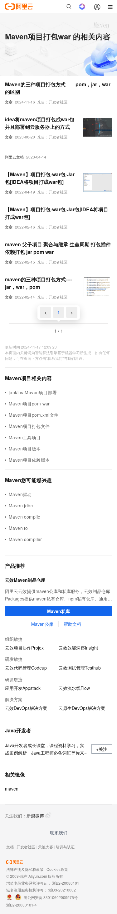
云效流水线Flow (74, 688)
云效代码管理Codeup (26, 668)
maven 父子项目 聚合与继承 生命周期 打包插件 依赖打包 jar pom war (58, 248)
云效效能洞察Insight (78, 648)
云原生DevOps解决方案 (82, 708)
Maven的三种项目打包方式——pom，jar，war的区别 (57, 88)
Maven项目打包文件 (29, 426)
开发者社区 (26, 846)
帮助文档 (72, 624)
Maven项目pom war (29, 403)
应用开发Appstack (23, 688)
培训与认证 (65, 846)
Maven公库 (42, 624)
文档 (10, 846)
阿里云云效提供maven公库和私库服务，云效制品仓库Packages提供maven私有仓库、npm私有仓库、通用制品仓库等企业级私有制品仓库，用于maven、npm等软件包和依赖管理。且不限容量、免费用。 (58, 595)
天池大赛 (45, 846)
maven (11, 789)
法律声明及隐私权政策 (25, 869)
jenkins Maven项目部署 (33, 392)
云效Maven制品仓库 (25, 580)
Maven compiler (25, 539)
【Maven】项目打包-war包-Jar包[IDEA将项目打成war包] (40, 178)
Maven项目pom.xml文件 (34, 415)
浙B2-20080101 (65, 883)
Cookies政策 (57, 869)
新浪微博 (35, 815)
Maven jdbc (21, 505)
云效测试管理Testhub (80, 668)
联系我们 (58, 833)
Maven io (18, 528)
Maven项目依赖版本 (29, 460)
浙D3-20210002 (62, 889)
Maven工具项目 (25, 437)
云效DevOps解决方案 (26, 708)
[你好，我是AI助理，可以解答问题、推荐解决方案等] (82, 6)
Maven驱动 (20, 494)
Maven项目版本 (25, 448)
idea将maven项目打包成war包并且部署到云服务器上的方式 (39, 123)
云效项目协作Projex (24, 648)
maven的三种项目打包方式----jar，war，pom (38, 283)
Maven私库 (58, 611)
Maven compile (24, 517)
